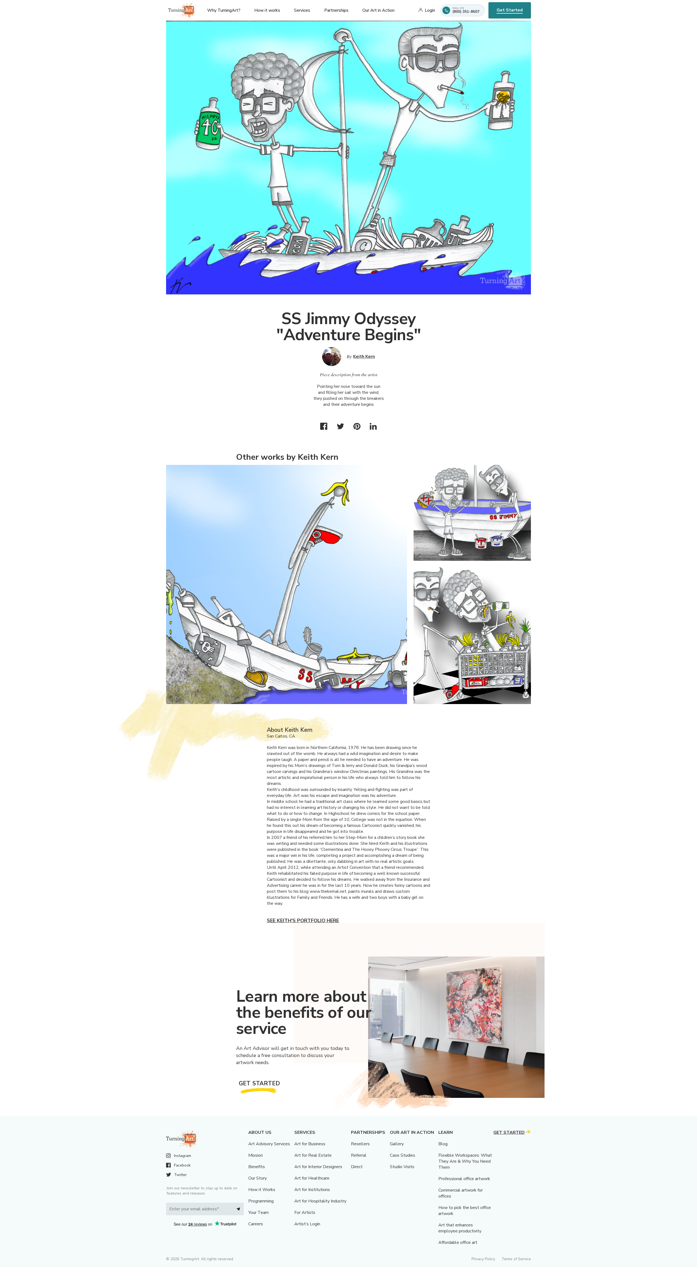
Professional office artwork (464, 1179)
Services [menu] (302, 10)
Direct (357, 1167)
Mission (255, 1155)
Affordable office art (457, 1242)
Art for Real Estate (313, 1155)
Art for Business (309, 1144)
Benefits (256, 1167)
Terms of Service (516, 1259)
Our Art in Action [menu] (378, 10)
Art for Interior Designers (318, 1167)
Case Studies (402, 1155)
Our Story (257, 1178)
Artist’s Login (307, 1224)
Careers (255, 1224)
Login (430, 10)
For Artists (304, 1213)
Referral (358, 1155)
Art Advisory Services (269, 1144)
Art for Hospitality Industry (320, 1201)
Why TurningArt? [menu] (223, 10)
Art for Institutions (312, 1190)
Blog (443, 1144)
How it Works (261, 1190)
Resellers (360, 1144)
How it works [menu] (267, 10)
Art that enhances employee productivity (459, 1228)
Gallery (397, 1144)
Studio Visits (402, 1167)
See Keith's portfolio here (303, 920)
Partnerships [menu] (336, 10)
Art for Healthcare (311, 1178)
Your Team (258, 1213)
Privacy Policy (483, 1259)
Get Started (510, 10)
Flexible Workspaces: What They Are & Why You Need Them (465, 1161)
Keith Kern (364, 357)
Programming (261, 1201)
